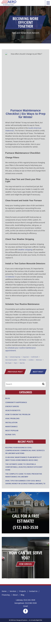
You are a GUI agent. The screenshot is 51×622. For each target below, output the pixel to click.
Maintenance (39, 360)
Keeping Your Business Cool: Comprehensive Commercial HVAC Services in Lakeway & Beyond (25, 450)
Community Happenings (14, 357)
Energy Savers (26, 357)
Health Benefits (34, 357)
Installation (31, 360)
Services (13, 591)
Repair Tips (22, 363)
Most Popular (8, 363)
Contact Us (33, 591)
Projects (15, 363)
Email (25, 606)
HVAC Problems (22, 360)
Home (4, 591)
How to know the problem (11, 360)
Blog (6, 357)
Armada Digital (35, 620)
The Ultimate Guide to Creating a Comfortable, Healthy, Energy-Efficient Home (23, 467)
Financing (6, 595)
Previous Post (15, 371)
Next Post (38, 371)
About (15, 595)
